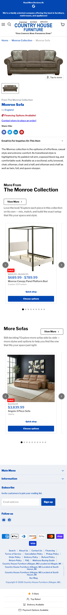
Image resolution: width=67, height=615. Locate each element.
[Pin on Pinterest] (21, 132)
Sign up (48, 501)
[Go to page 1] (23, 309)
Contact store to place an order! (19, 120)
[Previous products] (5, 265)
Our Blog (33, 578)
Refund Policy (48, 557)
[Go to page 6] (36, 309)
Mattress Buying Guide (44, 560)
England (9, 109)
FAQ (27, 560)
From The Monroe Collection (17, 100)
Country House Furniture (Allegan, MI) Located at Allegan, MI (31, 563)
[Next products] (62, 265)
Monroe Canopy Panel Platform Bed (28, 281)
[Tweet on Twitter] (9, 132)
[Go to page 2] (25, 309)
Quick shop (31, 291)
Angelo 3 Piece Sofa (19, 411)
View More (13, 201)
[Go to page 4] (31, 309)
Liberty (11, 414)
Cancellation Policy (34, 554)
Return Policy (15, 560)
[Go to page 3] (28, 309)
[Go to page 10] (45, 442)
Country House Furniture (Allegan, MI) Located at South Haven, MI (32, 568)
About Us (23, 550)
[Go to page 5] (33, 309)
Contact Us (36, 550)
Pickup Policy (52, 554)
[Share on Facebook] (4, 132)
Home (5, 40)
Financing (50, 550)
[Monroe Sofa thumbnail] (10, 88)
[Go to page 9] (44, 309)
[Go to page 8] (41, 309)
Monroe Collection (22, 40)
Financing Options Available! (20, 115)
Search (12, 550)
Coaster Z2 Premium (17, 284)
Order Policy (15, 557)
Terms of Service (13, 554)
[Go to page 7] (39, 309)
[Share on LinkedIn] (15, 132)
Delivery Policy (31, 557)
